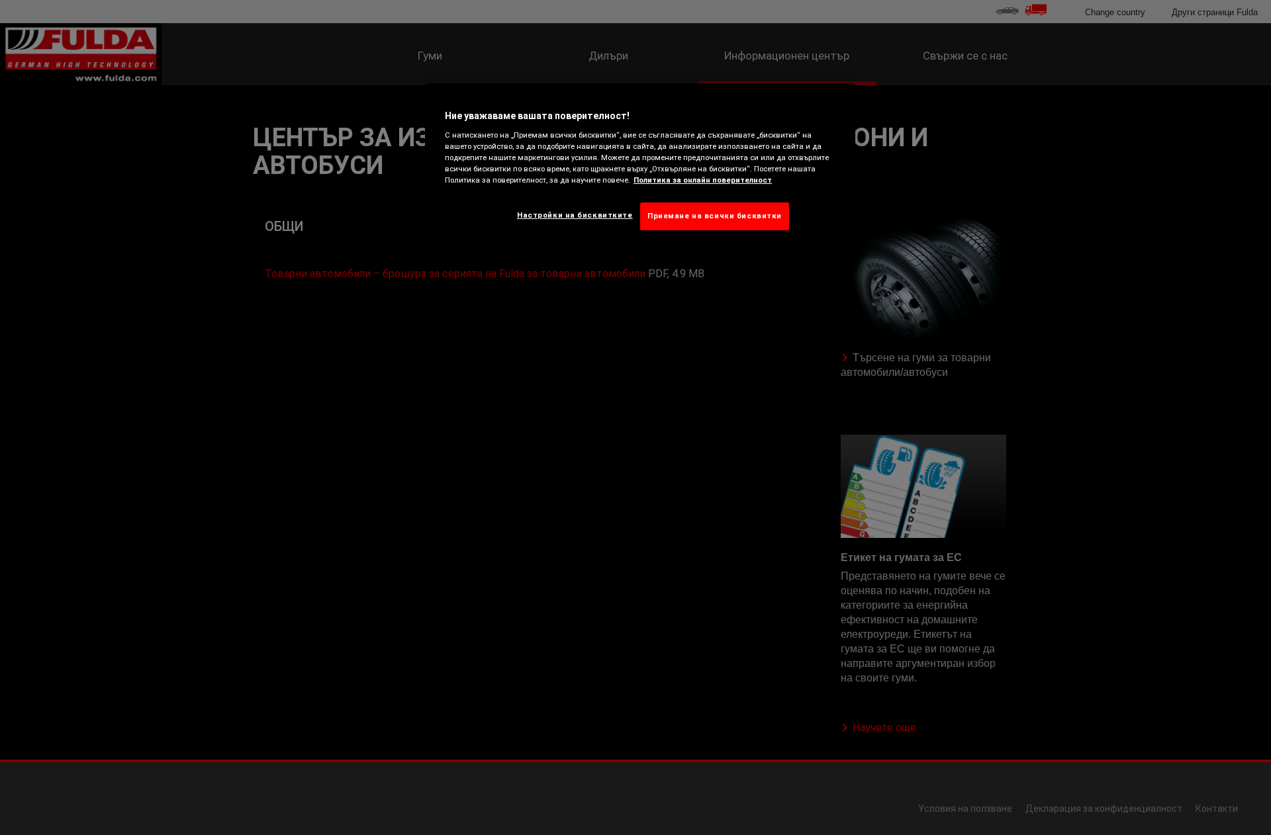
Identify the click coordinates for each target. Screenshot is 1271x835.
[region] (640, 167)
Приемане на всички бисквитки (714, 215)
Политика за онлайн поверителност (703, 180)
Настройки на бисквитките (575, 215)
